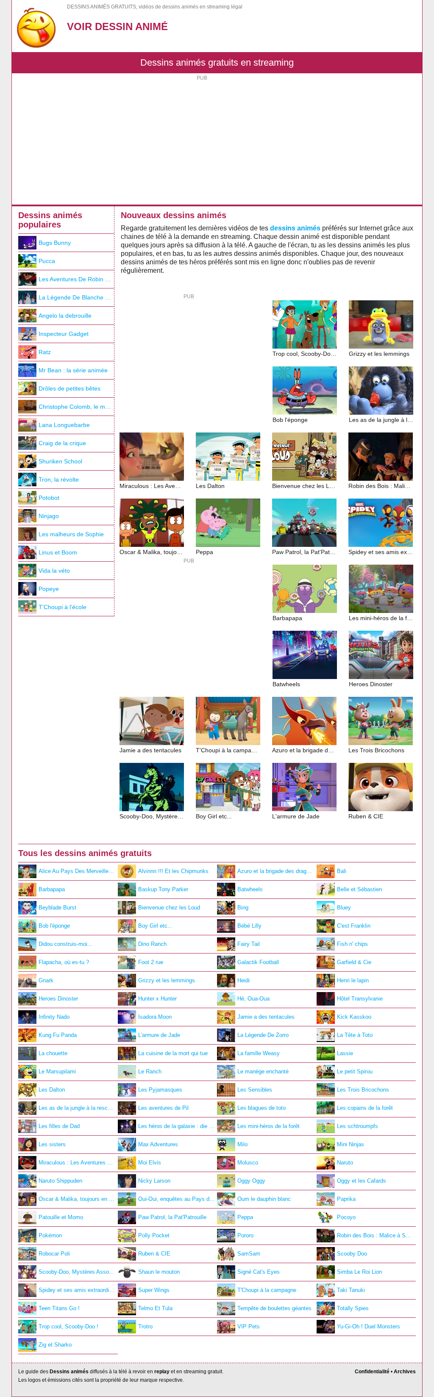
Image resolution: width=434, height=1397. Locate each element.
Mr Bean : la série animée (73, 370)
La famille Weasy (258, 1053)
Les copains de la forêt (365, 1108)
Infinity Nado (54, 1017)
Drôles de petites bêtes (69, 388)
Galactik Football (258, 962)
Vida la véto (54, 570)
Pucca (47, 261)
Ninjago (49, 516)
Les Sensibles (254, 1090)
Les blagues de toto (261, 1108)
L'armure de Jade (159, 1035)
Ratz (45, 352)
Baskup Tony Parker (163, 889)
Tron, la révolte (59, 479)
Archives (405, 1372)
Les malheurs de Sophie (71, 534)
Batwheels (250, 889)
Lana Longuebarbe (64, 424)
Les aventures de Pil (163, 1108)
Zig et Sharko (55, 1345)
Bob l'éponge (54, 926)
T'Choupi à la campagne (266, 1290)
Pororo (245, 1235)
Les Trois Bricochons (363, 1090)
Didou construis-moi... (65, 944)
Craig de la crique (62, 443)
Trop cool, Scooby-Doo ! (68, 1326)
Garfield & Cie (354, 962)
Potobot (49, 497)
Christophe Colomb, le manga (76, 406)
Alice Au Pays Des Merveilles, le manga (78, 871)
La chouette (53, 1053)
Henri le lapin (353, 980)
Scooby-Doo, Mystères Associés (78, 1272)
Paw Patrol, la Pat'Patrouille (172, 1217)
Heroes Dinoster (58, 998)
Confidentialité (372, 1372)
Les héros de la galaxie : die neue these (177, 1126)
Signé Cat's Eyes (258, 1272)
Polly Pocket (154, 1235)
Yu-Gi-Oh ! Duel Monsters (368, 1326)
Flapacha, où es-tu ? (64, 962)
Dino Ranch (152, 944)
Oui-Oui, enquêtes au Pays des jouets (177, 1199)
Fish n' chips (352, 944)
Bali (341, 871)
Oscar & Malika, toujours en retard (78, 1199)
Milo (242, 1144)
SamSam (248, 1253)
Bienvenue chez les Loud (169, 907)
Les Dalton (52, 1090)
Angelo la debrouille (65, 315)
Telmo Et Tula (155, 1308)
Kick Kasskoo (354, 1017)
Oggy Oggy (251, 1181)
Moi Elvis (149, 1162)
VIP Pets (248, 1326)
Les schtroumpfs (357, 1126)
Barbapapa (52, 889)
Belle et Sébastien (359, 889)
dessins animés (295, 228)
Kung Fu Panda (58, 1035)
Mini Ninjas (350, 1144)
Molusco (247, 1162)
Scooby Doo (352, 1253)
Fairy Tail (248, 944)
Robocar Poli (54, 1253)
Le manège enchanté (263, 1071)
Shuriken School (60, 461)
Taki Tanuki (351, 1290)
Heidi (243, 980)
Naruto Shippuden (60, 1181)
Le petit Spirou (355, 1071)
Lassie (345, 1053)
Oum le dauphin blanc (264, 1199)
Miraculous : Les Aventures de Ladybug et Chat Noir (78, 1162)
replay (162, 1372)
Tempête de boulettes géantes (274, 1308)
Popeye (49, 588)
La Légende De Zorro (263, 1035)
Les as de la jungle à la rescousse (78, 1108)
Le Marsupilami (57, 1071)
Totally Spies (353, 1308)
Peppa (245, 1217)
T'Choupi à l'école (62, 607)
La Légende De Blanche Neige (76, 297)
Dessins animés (69, 1372)
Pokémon (50, 1235)
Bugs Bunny (55, 242)
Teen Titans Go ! (59, 1308)
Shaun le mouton (159, 1272)
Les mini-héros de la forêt (268, 1126)
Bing (242, 907)
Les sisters (52, 1144)
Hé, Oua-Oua (253, 998)
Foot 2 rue (150, 962)
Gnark (46, 980)
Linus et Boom (58, 552)
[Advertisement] (217, 141)
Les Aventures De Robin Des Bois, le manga (76, 279)
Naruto (345, 1162)
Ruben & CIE (154, 1253)
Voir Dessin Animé (117, 26)
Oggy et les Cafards (361, 1181)
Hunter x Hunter (157, 998)
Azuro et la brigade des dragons (276, 871)
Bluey (344, 907)
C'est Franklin (353, 926)
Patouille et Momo (61, 1217)
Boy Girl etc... (155, 926)
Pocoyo (346, 1217)
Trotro (145, 1326)
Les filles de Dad (59, 1126)
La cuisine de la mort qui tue (173, 1053)
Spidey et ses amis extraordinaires (78, 1290)
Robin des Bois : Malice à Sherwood (376, 1235)
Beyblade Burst (57, 907)
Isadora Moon (155, 1017)
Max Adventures (158, 1144)
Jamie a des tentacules (266, 1017)
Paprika (346, 1199)
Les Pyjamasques (160, 1090)
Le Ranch (149, 1071)
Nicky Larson (154, 1181)
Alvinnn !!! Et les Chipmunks (173, 871)
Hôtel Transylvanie (360, 998)
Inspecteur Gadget (64, 333)
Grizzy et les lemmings (166, 980)
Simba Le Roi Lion (359, 1272)
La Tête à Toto (355, 1035)
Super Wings (154, 1290)
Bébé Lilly (249, 926)
